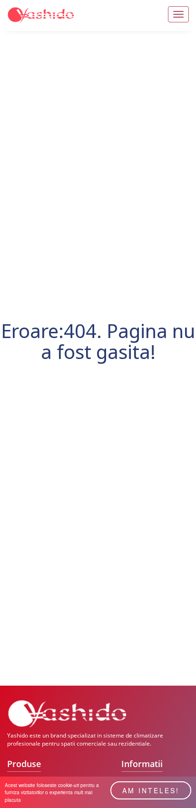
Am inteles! (150, 790)
